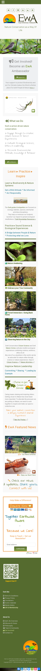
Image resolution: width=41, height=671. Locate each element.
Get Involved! (9, 630)
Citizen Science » (13, 362)
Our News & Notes (29, 454)
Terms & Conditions (11, 596)
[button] (20, 200)
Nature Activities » (27, 362)
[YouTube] (23, 10)
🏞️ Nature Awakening (13, 263)
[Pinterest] (32, 10)
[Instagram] (18, 10)
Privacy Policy (9, 598)
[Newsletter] (8, 10)
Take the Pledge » (20, 420)
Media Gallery (10, 605)
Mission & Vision (11, 623)
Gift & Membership (11, 608)
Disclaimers (9, 600)
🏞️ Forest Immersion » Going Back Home (19, 314)
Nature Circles (11, 348)
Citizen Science (23, 346)
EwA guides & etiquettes (16, 207)
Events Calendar (10, 603)
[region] (20, 200)
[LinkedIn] (27, 10)
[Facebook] (13, 10)
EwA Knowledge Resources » (25, 219)
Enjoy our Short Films (28, 475)
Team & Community (12, 628)
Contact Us (9, 633)
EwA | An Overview (11, 621)
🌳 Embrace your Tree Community (19, 288)
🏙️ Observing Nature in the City (17, 339)
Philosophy (9, 626)
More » (32, 88)
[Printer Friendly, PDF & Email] (32, 553)
